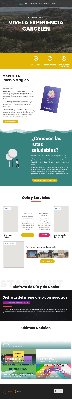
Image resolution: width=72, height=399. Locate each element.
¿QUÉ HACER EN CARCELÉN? (64, 66)
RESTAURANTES (50, 65)
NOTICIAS (5, 339)
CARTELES (6, 357)
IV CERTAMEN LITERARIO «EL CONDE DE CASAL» (51, 358)
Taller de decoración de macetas (18, 374)
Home (21, 3)
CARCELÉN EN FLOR (12, 359)
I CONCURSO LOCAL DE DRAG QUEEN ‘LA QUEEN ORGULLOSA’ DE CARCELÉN (54, 372)
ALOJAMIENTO (36, 65)
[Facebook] (56, 391)
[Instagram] (61, 391)
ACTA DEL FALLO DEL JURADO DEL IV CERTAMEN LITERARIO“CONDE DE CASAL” (36, 342)
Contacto (54, 3)
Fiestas (46, 3)
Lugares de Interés (36, 3)
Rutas (27, 3)
